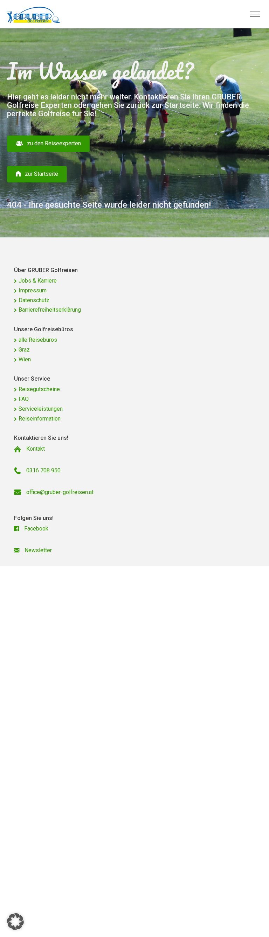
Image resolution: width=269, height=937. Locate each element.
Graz (24, 349)
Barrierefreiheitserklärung (50, 309)
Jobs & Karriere (38, 280)
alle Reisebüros (38, 339)
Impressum (33, 290)
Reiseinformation (40, 418)
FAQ (24, 399)
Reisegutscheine (39, 389)
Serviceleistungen (41, 408)
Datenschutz (34, 300)
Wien (25, 359)
